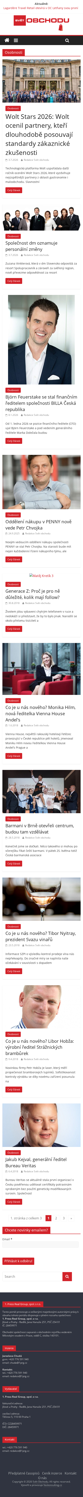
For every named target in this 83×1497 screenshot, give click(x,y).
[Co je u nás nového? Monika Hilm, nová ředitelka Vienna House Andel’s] (41, 645)
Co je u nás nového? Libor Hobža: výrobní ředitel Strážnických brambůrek (39, 1047)
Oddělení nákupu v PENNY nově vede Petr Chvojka (38, 524)
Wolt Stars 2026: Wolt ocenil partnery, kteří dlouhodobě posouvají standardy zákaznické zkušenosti (39, 134)
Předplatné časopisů (23, 1473)
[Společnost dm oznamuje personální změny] (41, 206)
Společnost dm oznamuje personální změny (31, 246)
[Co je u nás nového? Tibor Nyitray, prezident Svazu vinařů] (41, 880)
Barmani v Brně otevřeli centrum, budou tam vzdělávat (39, 828)
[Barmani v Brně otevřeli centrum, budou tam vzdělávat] (41, 772)
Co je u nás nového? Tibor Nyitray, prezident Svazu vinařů (40, 936)
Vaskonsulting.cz (53, 1485)
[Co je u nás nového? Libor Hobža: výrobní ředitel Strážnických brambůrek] (41, 987)
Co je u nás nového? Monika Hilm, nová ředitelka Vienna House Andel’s (40, 713)
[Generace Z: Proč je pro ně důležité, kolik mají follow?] (41, 576)
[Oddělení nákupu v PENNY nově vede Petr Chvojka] (41, 457)
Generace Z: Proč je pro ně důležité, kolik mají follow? (32, 594)
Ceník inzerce (52, 1473)
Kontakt (71, 1473)
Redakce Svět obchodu (36, 160)
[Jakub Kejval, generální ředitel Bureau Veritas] (41, 1106)
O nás (42, 1478)
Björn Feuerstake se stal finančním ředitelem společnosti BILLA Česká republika (41, 403)
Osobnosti (13, 108)
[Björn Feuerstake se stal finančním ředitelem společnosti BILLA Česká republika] (41, 297)
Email (7, 1239)
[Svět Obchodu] (41, 17)
